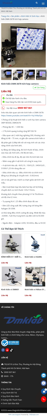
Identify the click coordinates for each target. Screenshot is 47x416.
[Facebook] (3, 350)
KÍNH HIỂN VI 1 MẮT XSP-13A (13, 257)
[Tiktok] (11, 350)
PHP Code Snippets (14, 414)
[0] (44, 391)
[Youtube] (7, 350)
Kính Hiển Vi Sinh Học (30, 16)
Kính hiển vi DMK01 (10, 289)
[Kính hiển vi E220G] (35, 244)
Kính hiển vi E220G (33, 257)
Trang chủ (5, 16)
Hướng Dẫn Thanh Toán (12, 400)
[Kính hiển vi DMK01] (12, 276)
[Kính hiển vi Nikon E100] (35, 276)
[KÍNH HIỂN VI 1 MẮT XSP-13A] (12, 244)
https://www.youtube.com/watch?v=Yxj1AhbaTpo (22, 115)
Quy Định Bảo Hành (10, 396)
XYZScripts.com (34, 414)
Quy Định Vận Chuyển (11, 389)
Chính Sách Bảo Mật (10, 403)
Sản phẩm (15, 16)
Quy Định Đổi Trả (9, 392)
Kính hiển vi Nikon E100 (35, 289)
